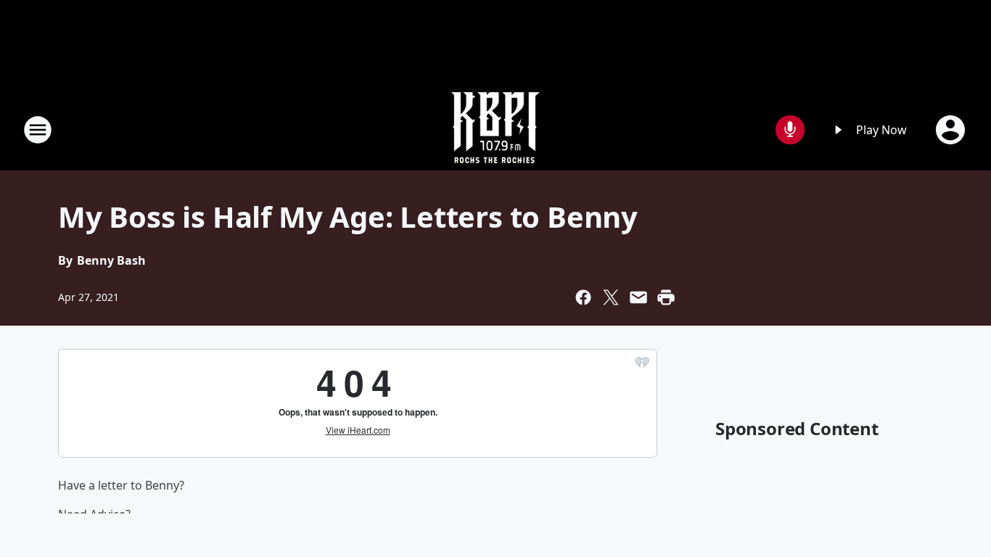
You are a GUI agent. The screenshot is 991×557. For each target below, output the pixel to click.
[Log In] (952, 129)
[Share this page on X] (611, 297)
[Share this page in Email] (638, 297)
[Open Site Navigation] (37, 129)
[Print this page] (666, 297)
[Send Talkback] (790, 129)
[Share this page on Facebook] (583, 297)
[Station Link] (495, 129)
